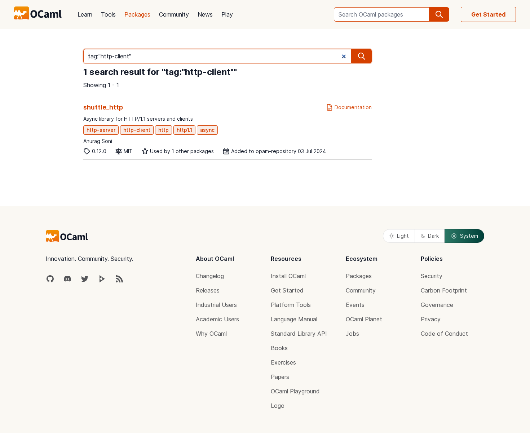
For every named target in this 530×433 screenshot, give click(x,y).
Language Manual (294, 319)
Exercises (283, 362)
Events (355, 304)
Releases (208, 290)
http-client (136, 130)
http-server (101, 130)
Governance (437, 304)
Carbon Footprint (444, 290)
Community (174, 14)
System (469, 236)
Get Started (488, 14)
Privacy (431, 319)
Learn (85, 14)
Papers (280, 376)
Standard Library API (299, 333)
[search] (439, 14)
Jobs (352, 333)
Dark (433, 236)
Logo (277, 405)
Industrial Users (216, 304)
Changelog (210, 276)
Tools (108, 14)
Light (403, 236)
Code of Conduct (444, 333)
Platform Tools (291, 304)
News (205, 14)
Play (227, 14)
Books (279, 348)
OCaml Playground (295, 391)
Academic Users (217, 319)
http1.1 (184, 130)
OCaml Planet (364, 319)
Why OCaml (211, 333)
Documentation (353, 107)
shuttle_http (103, 107)
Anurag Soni (97, 141)
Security (431, 276)
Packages (137, 14)
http (163, 130)
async (207, 130)
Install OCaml (288, 276)
